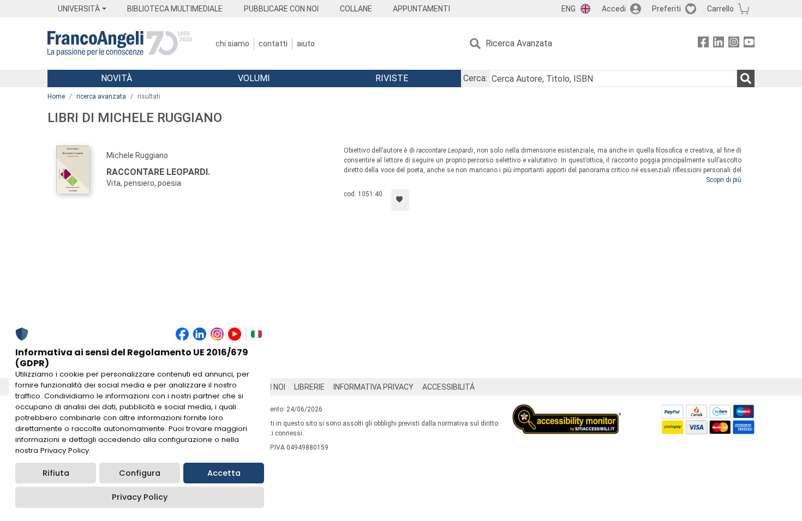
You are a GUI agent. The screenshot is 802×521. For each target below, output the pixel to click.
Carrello (720, 8)
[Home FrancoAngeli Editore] (119, 43)
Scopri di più (723, 180)
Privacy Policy (139, 497)
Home (56, 96)
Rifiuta (56, 473)
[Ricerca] (746, 78)
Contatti (273, 43)
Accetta (224, 473)
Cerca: (475, 78)
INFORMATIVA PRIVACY (373, 387)
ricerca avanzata (101, 96)
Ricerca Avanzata (519, 43)
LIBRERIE (309, 387)
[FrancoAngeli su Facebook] (703, 44)
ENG (568, 8)
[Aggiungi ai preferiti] (400, 200)
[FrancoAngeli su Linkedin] (718, 44)
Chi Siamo (232, 43)
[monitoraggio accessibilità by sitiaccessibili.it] (566, 410)
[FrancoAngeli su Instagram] (733, 44)
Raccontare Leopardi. (158, 172)
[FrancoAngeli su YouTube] (749, 44)
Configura (139, 473)
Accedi (614, 8)
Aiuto (306, 43)
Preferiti (666, 8)
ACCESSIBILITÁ (448, 387)
